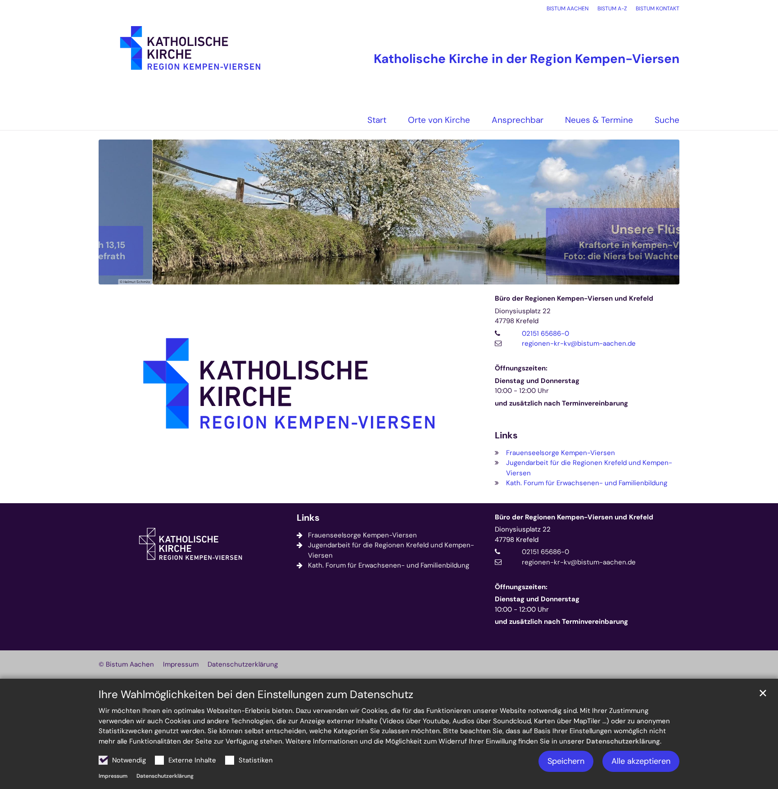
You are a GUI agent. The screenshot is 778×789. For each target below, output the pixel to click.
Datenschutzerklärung (623, 741)
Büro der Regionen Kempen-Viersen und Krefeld (574, 298)
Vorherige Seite (117, 212)
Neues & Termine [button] (599, 120)
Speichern (565, 761)
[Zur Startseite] (191, 53)
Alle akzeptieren (640, 761)
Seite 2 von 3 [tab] (389, 275)
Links (506, 435)
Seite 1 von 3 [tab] (373, 275)
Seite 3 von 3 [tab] (405, 275)
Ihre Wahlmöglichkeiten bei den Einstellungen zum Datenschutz (256, 694)
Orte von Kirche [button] (439, 120)
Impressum (113, 776)
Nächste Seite (661, 212)
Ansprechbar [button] (517, 120)
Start (376, 120)
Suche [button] (667, 120)
